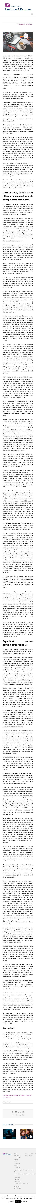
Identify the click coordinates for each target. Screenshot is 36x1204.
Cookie (32, 1153)
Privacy (27, 1153)
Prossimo (29, 24)
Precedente (21, 24)
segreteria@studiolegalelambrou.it (24, 1170)
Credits (31, 1155)
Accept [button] (17, 1201)
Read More (24, 1201)
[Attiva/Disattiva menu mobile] (32, 14)
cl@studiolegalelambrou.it (22, 1183)
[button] (4, 1133)
